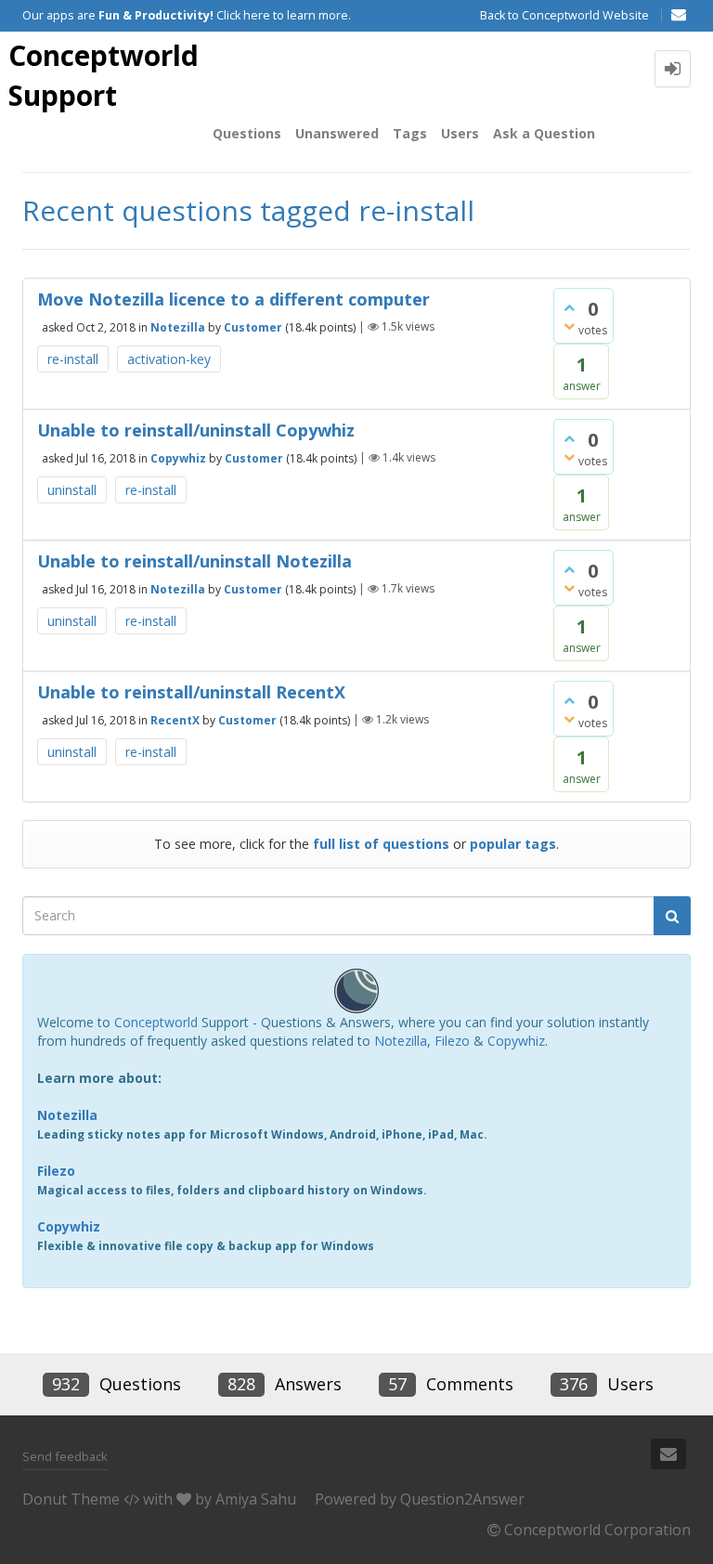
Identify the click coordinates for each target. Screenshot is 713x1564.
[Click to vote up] (569, 307)
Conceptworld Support (103, 75)
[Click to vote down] (569, 326)
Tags (410, 133)
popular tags (513, 844)
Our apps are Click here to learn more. (186, 15)
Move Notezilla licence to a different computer (233, 299)
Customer (253, 326)
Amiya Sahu (255, 1499)
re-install (72, 359)
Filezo (452, 1040)
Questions (247, 133)
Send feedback (65, 1456)
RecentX (175, 719)
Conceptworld (156, 1022)
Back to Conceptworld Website (564, 15)
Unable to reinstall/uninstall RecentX (191, 692)
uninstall (72, 490)
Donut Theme (71, 1499)
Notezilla (177, 326)
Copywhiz (178, 457)
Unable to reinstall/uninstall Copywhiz (196, 430)
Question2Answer (462, 1499)
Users (460, 133)
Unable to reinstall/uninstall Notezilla (194, 561)
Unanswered (337, 133)
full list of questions (381, 844)
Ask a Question (544, 133)
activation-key (169, 359)
